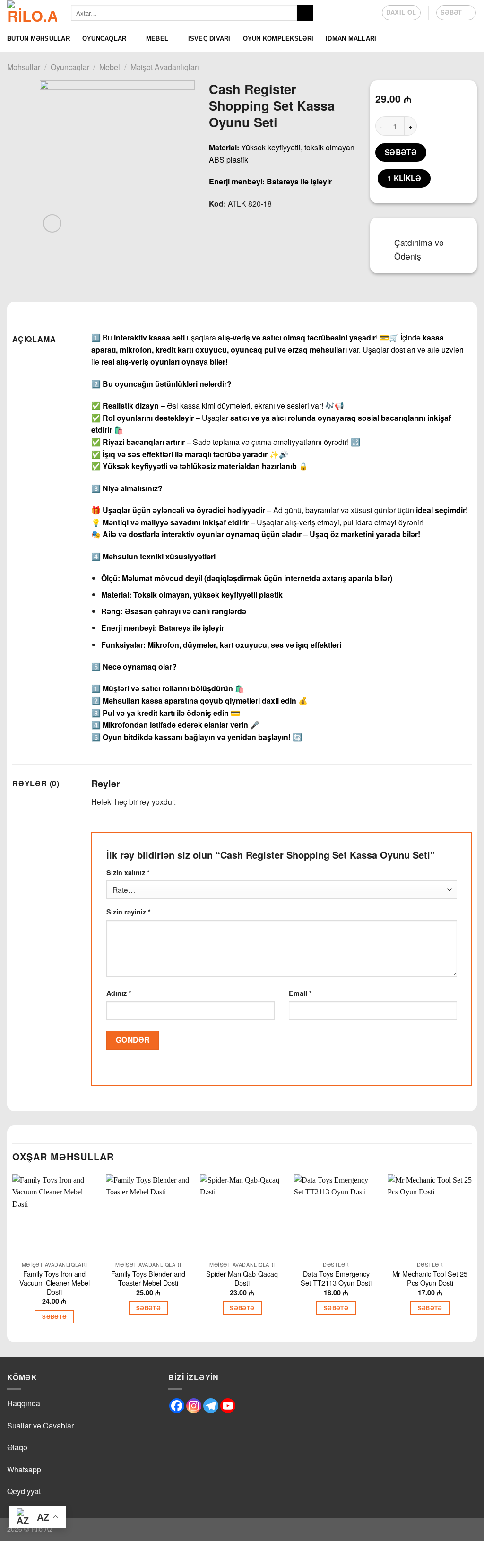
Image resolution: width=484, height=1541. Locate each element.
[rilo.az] (32, 12)
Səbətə (401, 152)
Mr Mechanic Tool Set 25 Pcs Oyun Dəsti (429, 1278)
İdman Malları (351, 38)
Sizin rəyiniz (128, 911)
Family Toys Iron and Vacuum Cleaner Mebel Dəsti (54, 1283)
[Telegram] (210, 1405)
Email (300, 993)
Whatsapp (24, 1469)
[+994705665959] (344, 12)
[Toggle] (384, 244)
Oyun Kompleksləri (278, 38)
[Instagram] (193, 1405)
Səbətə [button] (54, 1317)
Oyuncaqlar (104, 38)
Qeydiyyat (24, 1491)
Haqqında (23, 1403)
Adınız (118, 993)
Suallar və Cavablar (40, 1425)
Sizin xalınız (128, 872)
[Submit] (305, 13)
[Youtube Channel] (227, 1405)
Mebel (157, 38)
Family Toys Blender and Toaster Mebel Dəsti (148, 1278)
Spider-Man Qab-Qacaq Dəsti (242, 1278)
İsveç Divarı (209, 38)
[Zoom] (52, 223)
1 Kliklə (404, 178)
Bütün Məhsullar (38, 38)
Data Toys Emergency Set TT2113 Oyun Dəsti (336, 1278)
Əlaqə (17, 1447)
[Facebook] (176, 1405)
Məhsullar (23, 66)
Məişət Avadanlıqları (164, 66)
